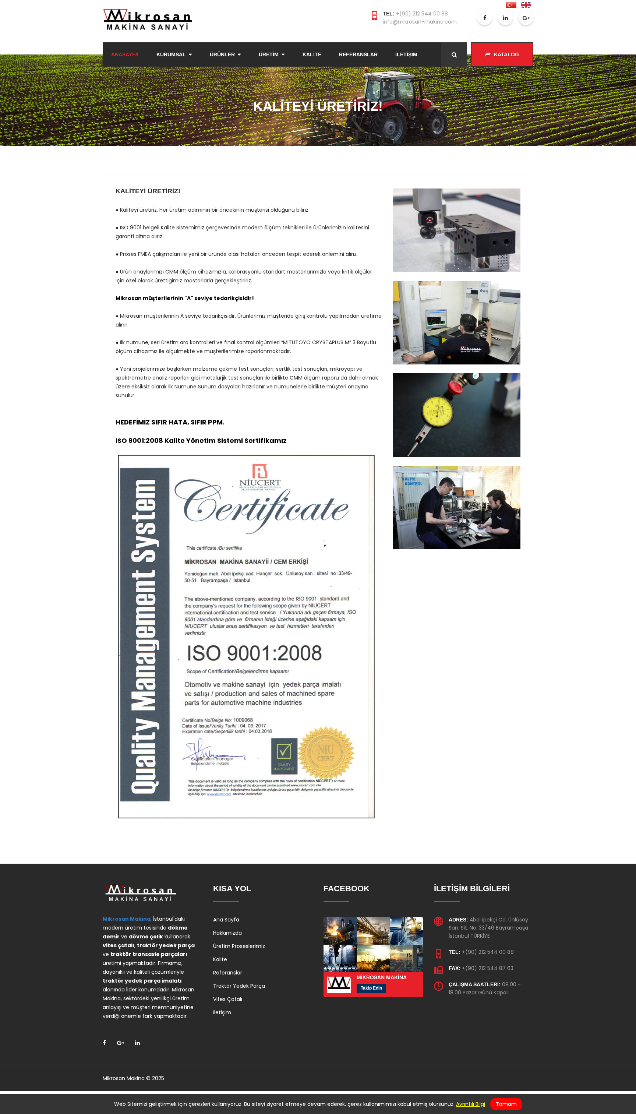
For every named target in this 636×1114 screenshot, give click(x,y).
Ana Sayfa (226, 919)
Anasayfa (125, 54)
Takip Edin (371, 988)
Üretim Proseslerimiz (239, 946)
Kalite (312, 54)
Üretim (269, 54)
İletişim (406, 54)
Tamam (506, 1104)
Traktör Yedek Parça (239, 986)
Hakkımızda (227, 933)
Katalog (505, 54)
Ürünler (222, 54)
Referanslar (358, 54)
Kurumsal (171, 54)
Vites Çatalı (227, 999)
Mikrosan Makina (127, 919)
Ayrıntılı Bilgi (470, 1104)
